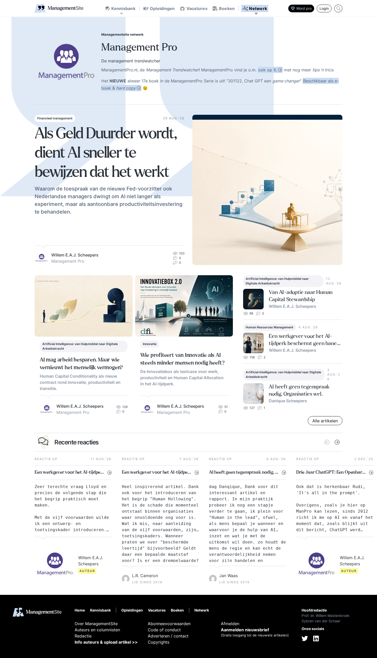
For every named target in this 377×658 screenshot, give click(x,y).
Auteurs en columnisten (97, 629)
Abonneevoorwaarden (169, 623)
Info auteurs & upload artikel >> (106, 642)
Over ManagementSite (96, 623)
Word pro (304, 8)
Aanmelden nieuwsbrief (245, 629)
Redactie (83, 635)
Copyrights (158, 642)
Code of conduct (164, 629)
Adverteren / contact (168, 635)
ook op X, (267, 69)
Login (324, 8)
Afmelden (230, 623)
